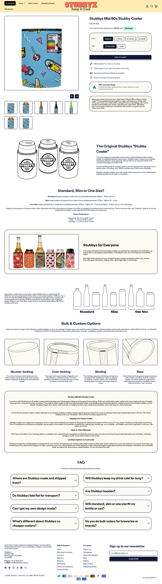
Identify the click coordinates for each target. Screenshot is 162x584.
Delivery (60, 558)
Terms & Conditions (65, 566)
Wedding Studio (47, 3)
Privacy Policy (62, 569)
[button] (151, 6)
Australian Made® (90, 555)
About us (87, 549)
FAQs (59, 549)
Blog (85, 558)
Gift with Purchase (64, 552)
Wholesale (8, 9)
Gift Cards (61, 564)
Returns (60, 561)
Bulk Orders (33, 3)
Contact (60, 555)
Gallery (86, 561)
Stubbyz (14, 576)
